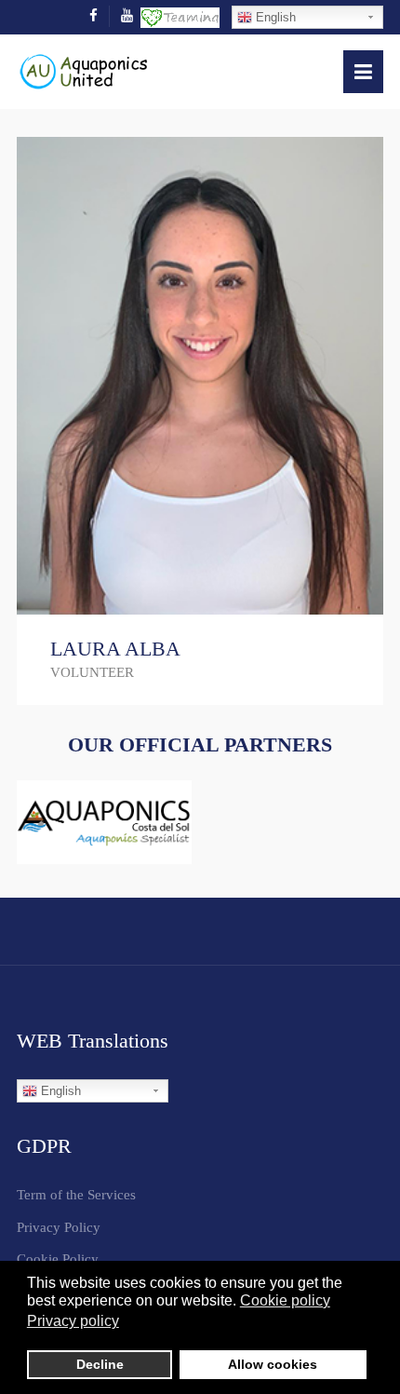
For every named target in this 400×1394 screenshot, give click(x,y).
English (274, 17)
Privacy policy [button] (73, 1321)
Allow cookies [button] (272, 1364)
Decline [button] (100, 1364)
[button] (363, 71)
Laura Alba (115, 648)
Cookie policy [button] (285, 1300)
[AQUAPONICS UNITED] (83, 70)
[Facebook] (93, 15)
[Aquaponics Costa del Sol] (104, 822)
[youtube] (127, 15)
